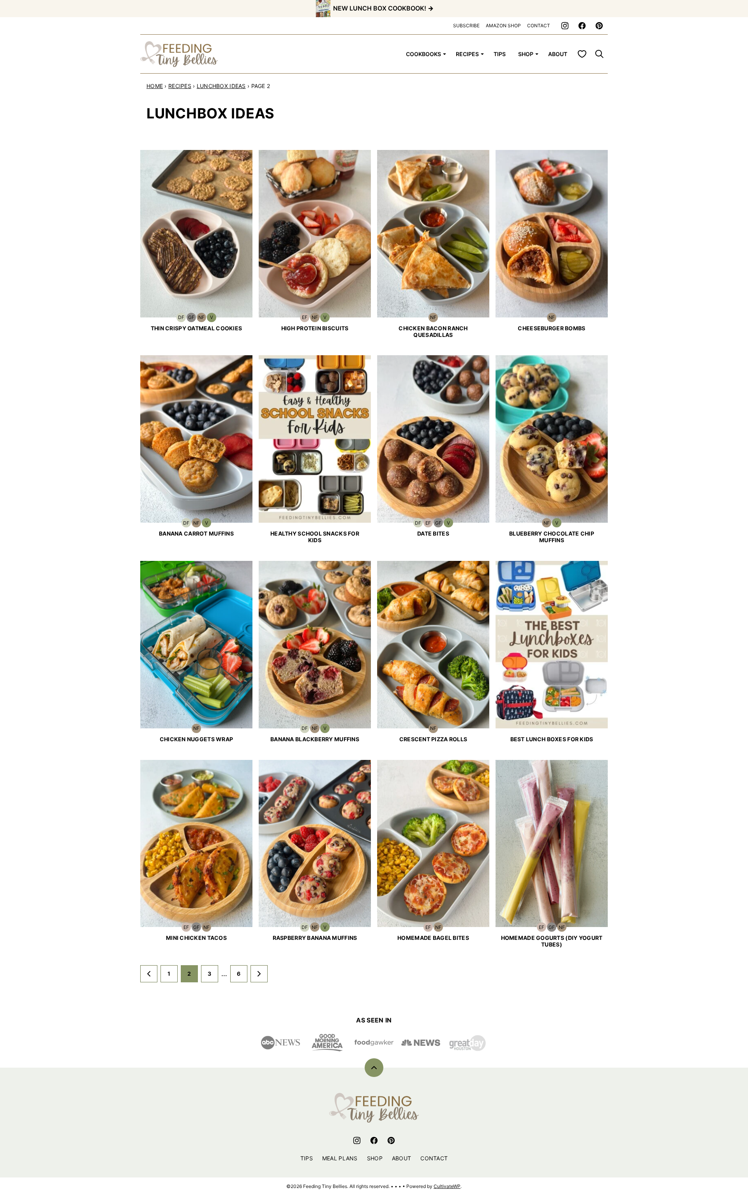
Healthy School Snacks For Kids (314, 536)
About (557, 54)
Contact (434, 1158)
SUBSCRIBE (466, 25)
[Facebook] (582, 25)
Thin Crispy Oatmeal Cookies (196, 328)
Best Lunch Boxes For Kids (551, 739)
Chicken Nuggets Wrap (196, 739)
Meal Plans (340, 1158)
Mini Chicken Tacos (196, 937)
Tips (500, 54)
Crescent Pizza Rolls (433, 739)
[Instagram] (564, 25)
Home (154, 86)
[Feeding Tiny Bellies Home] (179, 54)
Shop (375, 1158)
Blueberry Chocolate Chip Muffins (551, 536)
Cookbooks (423, 54)
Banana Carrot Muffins (196, 533)
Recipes (467, 54)
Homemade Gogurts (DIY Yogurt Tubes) (552, 941)
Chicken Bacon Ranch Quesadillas (433, 331)
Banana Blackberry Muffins (314, 739)
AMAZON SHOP (503, 25)
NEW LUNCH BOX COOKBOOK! (379, 8)
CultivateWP (447, 1186)
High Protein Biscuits (315, 328)
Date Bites (433, 533)
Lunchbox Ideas (221, 86)
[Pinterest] (599, 25)
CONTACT (538, 25)
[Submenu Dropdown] (444, 54)
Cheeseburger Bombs (551, 328)
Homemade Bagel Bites (433, 937)
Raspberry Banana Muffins (315, 937)
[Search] (599, 53)
